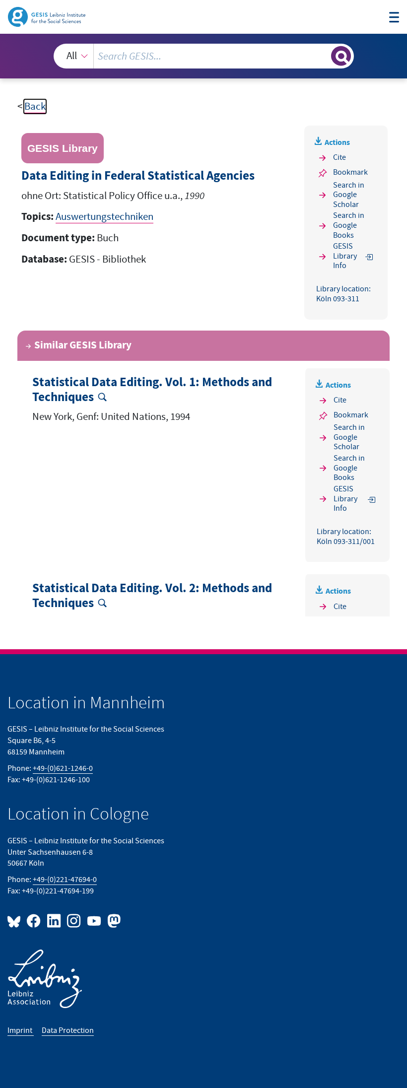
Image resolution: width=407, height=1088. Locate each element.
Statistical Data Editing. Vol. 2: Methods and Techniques (152, 596)
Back (35, 106)
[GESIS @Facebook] (34, 920)
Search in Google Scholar (348, 195)
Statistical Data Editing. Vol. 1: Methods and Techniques (152, 390)
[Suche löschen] (322, 56)
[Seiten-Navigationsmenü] (394, 18)
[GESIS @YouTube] (94, 920)
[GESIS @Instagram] (74, 920)
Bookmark (350, 172)
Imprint (20, 1030)
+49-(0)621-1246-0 (63, 768)
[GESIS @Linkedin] (54, 920)
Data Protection (68, 1030)
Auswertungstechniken (104, 216)
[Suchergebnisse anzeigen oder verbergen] (341, 56)
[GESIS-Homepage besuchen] (47, 16)
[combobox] (203, 56)
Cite (339, 157)
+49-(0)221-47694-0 (65, 879)
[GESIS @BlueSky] (15, 920)
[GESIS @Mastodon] (113, 920)
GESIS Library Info (345, 256)
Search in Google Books (348, 225)
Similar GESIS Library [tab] (83, 345)
